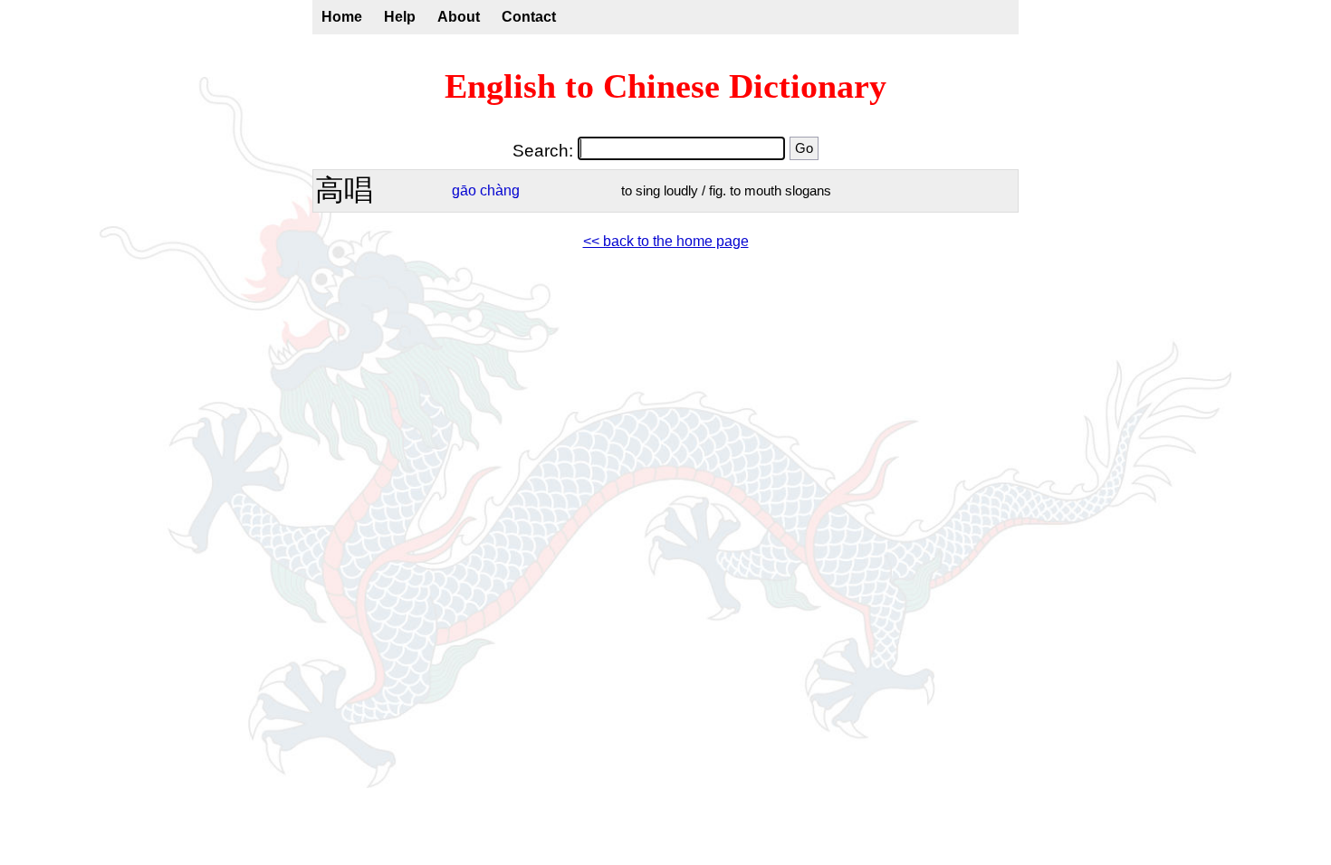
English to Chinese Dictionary (665, 86)
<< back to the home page (666, 241)
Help (400, 16)
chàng (500, 190)
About (458, 16)
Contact (529, 16)
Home (341, 16)
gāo (464, 190)
